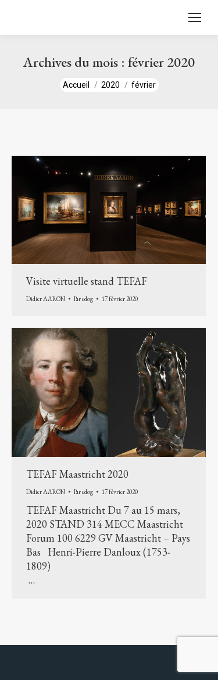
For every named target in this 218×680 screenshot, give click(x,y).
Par (83, 299)
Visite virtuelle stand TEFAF (86, 281)
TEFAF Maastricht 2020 (77, 474)
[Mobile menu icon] (194, 17)
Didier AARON (45, 299)
